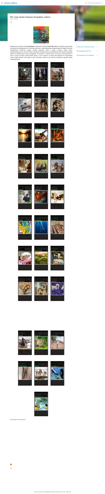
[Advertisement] (41, 316)
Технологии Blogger (53, 488)
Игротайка (10, 3)
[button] (11, 22)
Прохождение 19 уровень (18, 419)
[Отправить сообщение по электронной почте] (11, 465)
